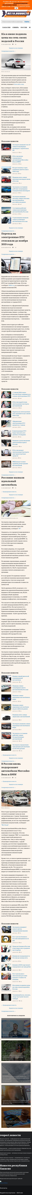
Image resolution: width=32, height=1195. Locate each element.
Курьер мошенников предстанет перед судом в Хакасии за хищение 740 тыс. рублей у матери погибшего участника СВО (16, 1033)
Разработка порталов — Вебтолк (11, 1193)
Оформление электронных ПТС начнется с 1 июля (18, 423)
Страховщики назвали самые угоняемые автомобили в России (20, 219)
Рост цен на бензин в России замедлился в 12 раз (20, 938)
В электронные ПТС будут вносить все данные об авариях (19, 432)
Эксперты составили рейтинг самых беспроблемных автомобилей (19, 736)
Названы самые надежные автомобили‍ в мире (21, 697)
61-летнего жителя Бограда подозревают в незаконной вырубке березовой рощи (14, 1056)
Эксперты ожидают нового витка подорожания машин (20, 929)
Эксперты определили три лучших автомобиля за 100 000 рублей (21, 746)
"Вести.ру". (5, 825)
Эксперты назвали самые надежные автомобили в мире (21, 725)
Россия (24, 27)
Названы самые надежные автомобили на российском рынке (20, 707)
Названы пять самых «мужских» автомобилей (21, 715)
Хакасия (6, 27)
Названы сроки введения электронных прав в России (21, 442)
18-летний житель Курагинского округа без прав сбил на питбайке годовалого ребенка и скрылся (16, 1101)
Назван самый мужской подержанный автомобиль (20, 678)
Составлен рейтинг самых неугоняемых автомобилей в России (20, 210)
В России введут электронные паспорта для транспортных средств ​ (20, 453)
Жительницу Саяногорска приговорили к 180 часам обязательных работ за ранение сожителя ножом (15, 1122)
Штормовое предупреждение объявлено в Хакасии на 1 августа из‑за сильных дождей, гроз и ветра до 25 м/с (16, 1078)
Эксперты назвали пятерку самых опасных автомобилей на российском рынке (20, 199)
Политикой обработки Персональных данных (15, 4)
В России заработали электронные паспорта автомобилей (20, 404)
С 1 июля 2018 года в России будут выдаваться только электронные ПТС (21, 394)
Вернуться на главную (16, 48)
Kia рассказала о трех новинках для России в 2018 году (20, 169)
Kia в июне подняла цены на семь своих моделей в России (21, 987)
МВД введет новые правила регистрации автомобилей (20, 463)
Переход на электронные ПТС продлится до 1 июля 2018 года (21, 413)
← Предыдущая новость (8, 491)
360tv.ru (11, 285)
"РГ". (19, 528)
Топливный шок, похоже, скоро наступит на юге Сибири (21, 996)
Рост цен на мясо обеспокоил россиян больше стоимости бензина (19, 976)
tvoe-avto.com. (19, 84)
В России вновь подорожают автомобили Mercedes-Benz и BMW (20, 159)
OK (16, 8)
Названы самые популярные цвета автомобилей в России (20, 687)
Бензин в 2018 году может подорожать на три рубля (21, 966)
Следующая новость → (8, 51)
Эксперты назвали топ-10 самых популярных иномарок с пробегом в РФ (21, 147)
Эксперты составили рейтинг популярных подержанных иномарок (21, 188)
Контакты (3, 1188)
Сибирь (15, 27)
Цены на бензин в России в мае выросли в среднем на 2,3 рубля (21, 948)
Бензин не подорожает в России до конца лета (21, 957)
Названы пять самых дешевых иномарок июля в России (21, 179)
